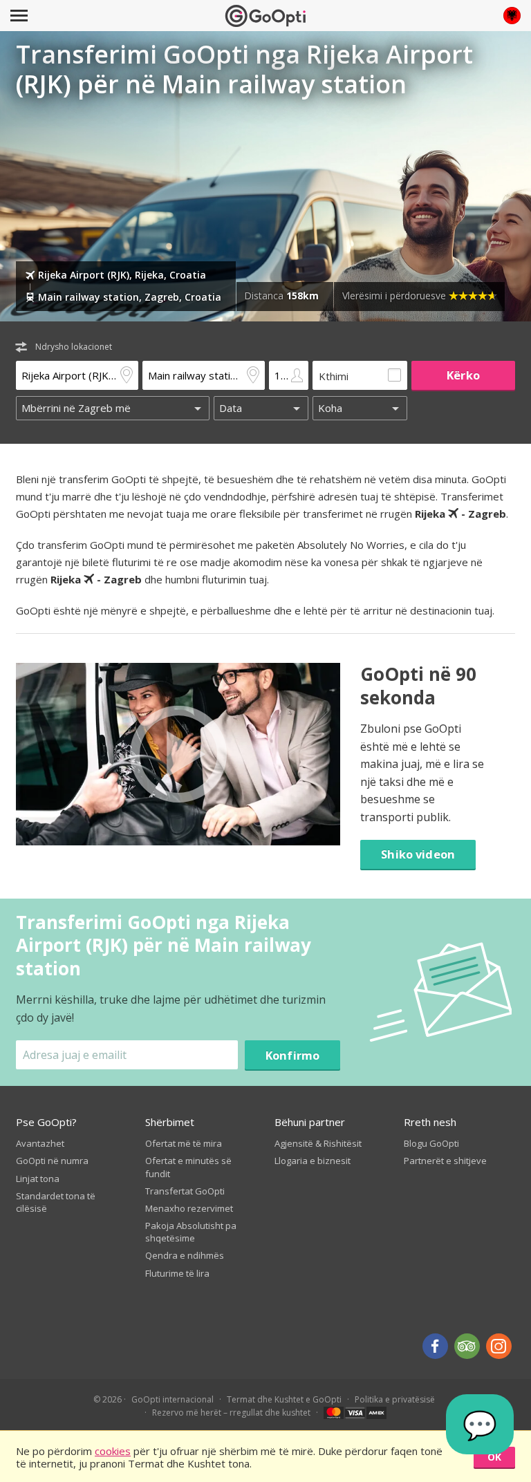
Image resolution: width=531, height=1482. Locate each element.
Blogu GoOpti (431, 1143)
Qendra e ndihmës (184, 1255)
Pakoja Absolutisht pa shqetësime (190, 1231)
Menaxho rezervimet (189, 1208)
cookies (113, 1451)
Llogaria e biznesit (312, 1160)
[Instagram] (499, 1346)
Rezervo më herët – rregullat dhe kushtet (231, 1412)
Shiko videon (418, 854)
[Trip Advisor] (467, 1346)
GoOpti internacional (172, 1399)
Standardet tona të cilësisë (55, 1202)
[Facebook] (435, 1346)
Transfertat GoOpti (185, 1191)
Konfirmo (292, 1055)
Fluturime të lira (177, 1273)
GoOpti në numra (52, 1160)
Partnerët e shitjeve (445, 1160)
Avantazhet (40, 1143)
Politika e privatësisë (395, 1399)
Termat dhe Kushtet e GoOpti (284, 1399)
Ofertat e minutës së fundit (188, 1166)
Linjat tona (37, 1178)
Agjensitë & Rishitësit (318, 1143)
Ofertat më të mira (183, 1143)
